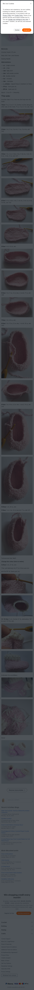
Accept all (27, 30)
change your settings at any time (18, 19)
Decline (17, 30)
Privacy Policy (7, 15)
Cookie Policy (19, 15)
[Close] (30, 3)
